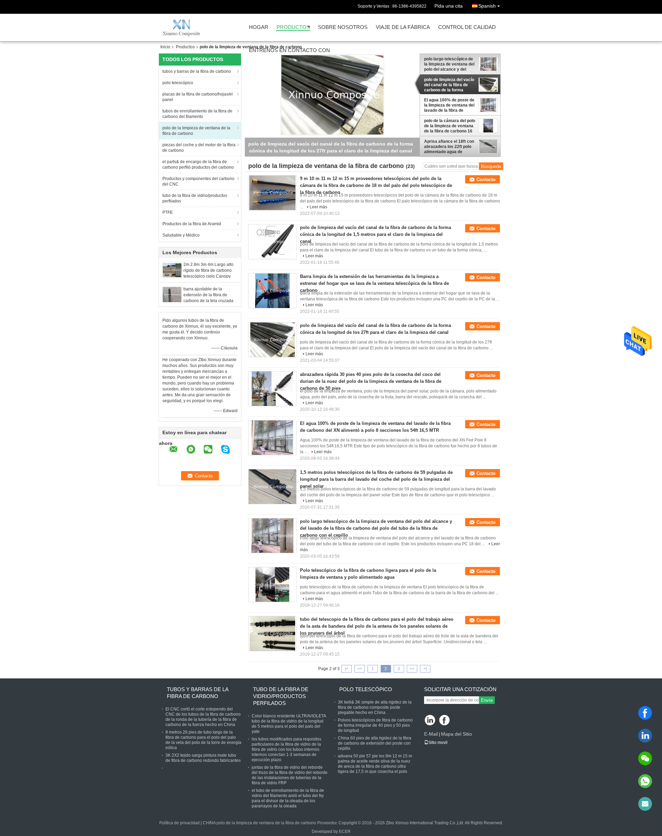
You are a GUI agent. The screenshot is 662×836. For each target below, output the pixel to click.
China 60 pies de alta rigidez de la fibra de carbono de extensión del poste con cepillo (374, 743)
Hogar (258, 27)
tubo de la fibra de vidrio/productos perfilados (194, 198)
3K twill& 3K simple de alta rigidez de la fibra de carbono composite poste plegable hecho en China (375, 707)
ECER (345, 831)
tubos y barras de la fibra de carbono (196, 71)
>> (412, 668)
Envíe (487, 700)
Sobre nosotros (343, 27)
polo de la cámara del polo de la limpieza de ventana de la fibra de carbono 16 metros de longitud (449, 125)
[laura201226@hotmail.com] (645, 804)
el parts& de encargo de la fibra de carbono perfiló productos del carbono (198, 164)
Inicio (165, 46)
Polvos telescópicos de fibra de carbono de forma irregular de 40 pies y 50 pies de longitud (375, 725)
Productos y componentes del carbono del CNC (198, 181)
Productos (293, 27)
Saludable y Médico (181, 235)
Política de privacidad (179, 822)
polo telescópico (177, 82)
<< (359, 668)
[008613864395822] (645, 781)
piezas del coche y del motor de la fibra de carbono (198, 147)
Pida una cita (448, 6)
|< (346, 668)
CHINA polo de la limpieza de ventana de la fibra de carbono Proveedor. (271, 822)
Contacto (486, 179)
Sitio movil (438, 742)
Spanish (487, 6)
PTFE (167, 212)
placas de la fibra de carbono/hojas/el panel (197, 97)
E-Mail (431, 734)
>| (425, 668)
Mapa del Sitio (456, 734)
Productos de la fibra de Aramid (191, 223)
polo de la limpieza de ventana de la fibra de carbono (196, 131)
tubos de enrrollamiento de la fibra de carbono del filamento (197, 114)
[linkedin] (645, 736)
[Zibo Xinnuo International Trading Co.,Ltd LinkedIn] (430, 721)
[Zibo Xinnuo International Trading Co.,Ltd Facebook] (445, 721)
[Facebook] (645, 713)
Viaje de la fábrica (403, 27)
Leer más (318, 207)
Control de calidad (467, 27)
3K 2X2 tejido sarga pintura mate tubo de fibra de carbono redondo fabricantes (203, 758)
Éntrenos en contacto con (289, 50)
